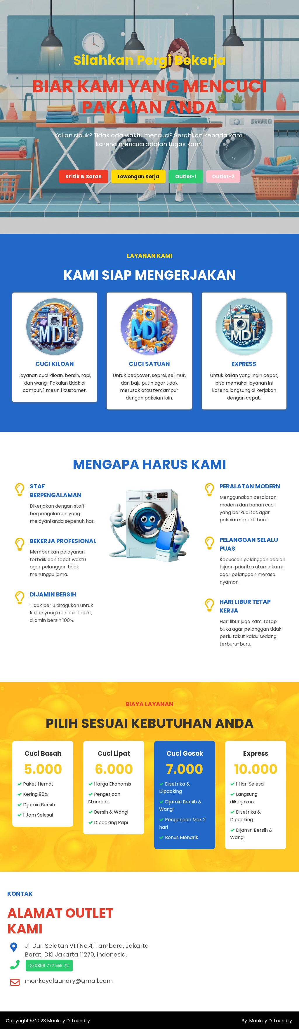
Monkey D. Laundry (68, 1020)
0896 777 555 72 (51, 966)
